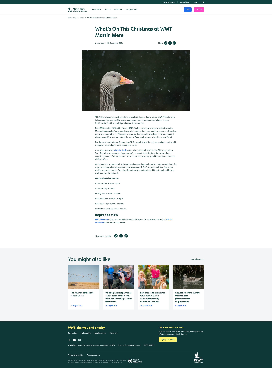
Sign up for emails (168, 340)
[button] (165, 43)
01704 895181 (149, 345)
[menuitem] (188, 9)
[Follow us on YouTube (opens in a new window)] (74, 340)
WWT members (101, 219)
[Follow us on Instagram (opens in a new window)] (79, 340)
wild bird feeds (120, 150)
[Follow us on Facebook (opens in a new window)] (69, 340)
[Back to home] (198, 357)
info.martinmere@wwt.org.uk (129, 345)
